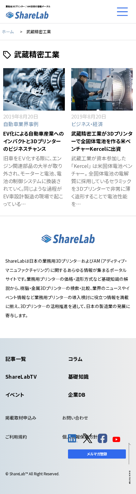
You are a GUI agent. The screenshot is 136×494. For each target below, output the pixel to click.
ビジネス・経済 (87, 124)
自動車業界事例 (21, 124)
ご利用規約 (16, 436)
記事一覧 (15, 358)
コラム (75, 358)
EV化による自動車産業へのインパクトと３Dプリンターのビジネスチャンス (33, 141)
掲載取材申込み (20, 417)
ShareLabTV (21, 376)
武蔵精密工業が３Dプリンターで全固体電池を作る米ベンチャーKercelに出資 (102, 141)
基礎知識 (78, 376)
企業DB (76, 394)
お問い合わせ (75, 417)
